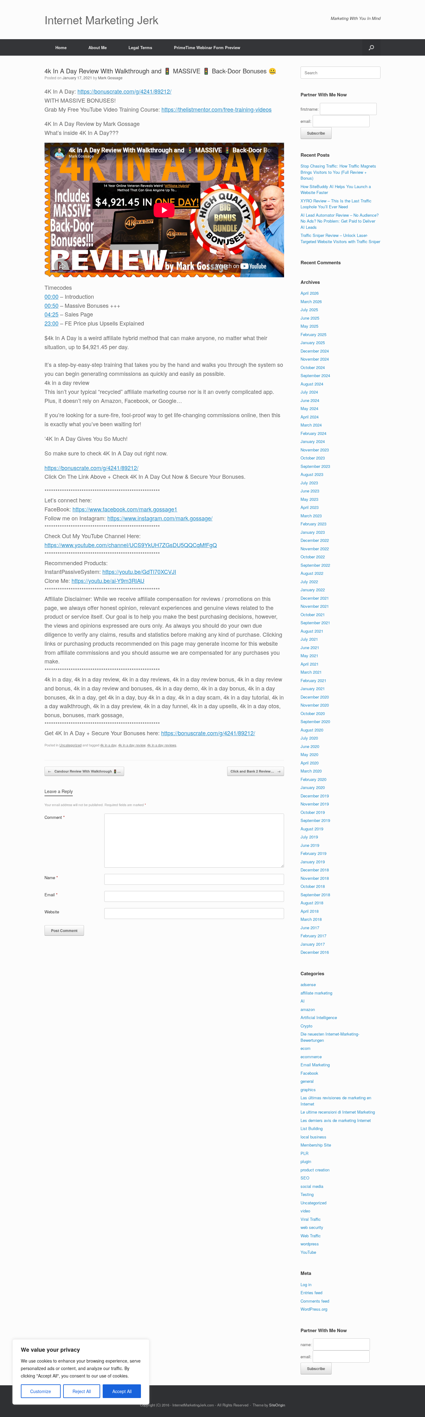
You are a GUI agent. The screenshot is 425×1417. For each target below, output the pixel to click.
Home (61, 47)
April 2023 (310, 507)
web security (312, 1227)
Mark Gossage (110, 77)
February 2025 (313, 334)
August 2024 (312, 384)
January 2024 (313, 441)
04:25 (51, 314)
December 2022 (315, 540)
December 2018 (315, 870)
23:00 (51, 323)
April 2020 (310, 763)
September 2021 (315, 622)
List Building (312, 1128)
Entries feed (311, 1292)
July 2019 (309, 837)
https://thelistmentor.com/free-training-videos (216, 109)
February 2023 (313, 524)
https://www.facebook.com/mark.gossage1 (124, 509)
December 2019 (315, 796)
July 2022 (309, 581)
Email (51, 895)
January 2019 (313, 862)
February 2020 (313, 779)
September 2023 (315, 466)
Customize (40, 1391)
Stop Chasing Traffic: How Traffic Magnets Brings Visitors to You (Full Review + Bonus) (338, 172)
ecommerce (311, 1056)
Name (51, 877)
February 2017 (313, 936)
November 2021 (315, 606)
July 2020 (309, 738)
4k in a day (108, 744)
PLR (304, 1153)
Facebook (309, 1073)
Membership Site (316, 1145)
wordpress (310, 1244)
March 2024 (311, 425)
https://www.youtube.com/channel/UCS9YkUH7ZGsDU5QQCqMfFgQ (130, 545)
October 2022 (313, 557)
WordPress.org (314, 1309)
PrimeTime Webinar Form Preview (207, 47)
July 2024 (309, 392)
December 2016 (315, 952)
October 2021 (313, 614)
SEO (305, 1178)
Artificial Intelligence (319, 1017)
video (305, 1211)
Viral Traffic (311, 1219)
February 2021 (313, 680)
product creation (315, 1170)
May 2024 (309, 408)
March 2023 (311, 516)
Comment (54, 817)
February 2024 (313, 433)
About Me (97, 47)
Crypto (306, 1026)
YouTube (308, 1252)
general (307, 1081)
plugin (306, 1161)
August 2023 (312, 474)
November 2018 (315, 878)
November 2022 (315, 549)
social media (312, 1186)
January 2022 (313, 590)
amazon (308, 1009)
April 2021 (310, 664)
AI (303, 1001)
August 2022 (312, 573)
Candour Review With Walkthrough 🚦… (84, 771)
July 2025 (309, 309)
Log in (306, 1284)
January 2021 (313, 688)
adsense (308, 984)
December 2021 (315, 598)
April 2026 (310, 293)
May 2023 (309, 499)
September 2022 (315, 565)
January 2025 (313, 342)
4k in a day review (131, 744)
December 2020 (315, 697)
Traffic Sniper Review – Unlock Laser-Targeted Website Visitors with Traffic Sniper (340, 238)
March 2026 (311, 301)
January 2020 (313, 787)
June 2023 (310, 491)
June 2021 (310, 647)
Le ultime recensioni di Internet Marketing (338, 1112)
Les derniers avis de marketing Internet (336, 1120)
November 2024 (315, 359)
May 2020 (309, 754)
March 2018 (311, 919)
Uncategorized (70, 744)
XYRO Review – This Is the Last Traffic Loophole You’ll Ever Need (336, 204)
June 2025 (310, 318)
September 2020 (315, 721)
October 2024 (313, 367)
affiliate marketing (316, 993)
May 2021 (309, 655)
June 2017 (310, 927)
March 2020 (311, 771)
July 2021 (309, 639)
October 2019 (313, 812)
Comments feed (315, 1301)
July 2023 (309, 483)
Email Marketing (315, 1065)
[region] (80, 1372)
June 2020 (310, 746)
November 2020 (315, 705)
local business (313, 1137)
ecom (306, 1048)
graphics (308, 1089)
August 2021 (312, 631)
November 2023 (315, 450)
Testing (307, 1194)
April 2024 (310, 417)
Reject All (81, 1391)
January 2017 (313, 944)
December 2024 (315, 351)
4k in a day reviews (161, 744)
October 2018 (313, 886)
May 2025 (309, 326)
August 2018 (312, 903)
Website (51, 912)
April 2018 (310, 911)
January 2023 (313, 532)
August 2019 (312, 829)
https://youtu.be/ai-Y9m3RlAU (108, 580)
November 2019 (315, 804)
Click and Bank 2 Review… (256, 771)
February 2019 (313, 853)
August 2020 (312, 730)
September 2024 (315, 375)
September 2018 (315, 895)
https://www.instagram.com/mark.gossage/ (160, 518)
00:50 (51, 305)
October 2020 (313, 713)
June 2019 (310, 845)
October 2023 (313, 458)
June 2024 (310, 400)
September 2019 (315, 820)
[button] (371, 47)
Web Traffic (311, 1236)
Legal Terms (140, 47)
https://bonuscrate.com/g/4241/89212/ (124, 91)
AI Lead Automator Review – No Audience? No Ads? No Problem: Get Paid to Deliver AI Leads (340, 221)
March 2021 (311, 672)
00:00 (51, 296)
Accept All (122, 1391)
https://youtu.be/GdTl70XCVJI (139, 571)
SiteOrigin (277, 1404)
